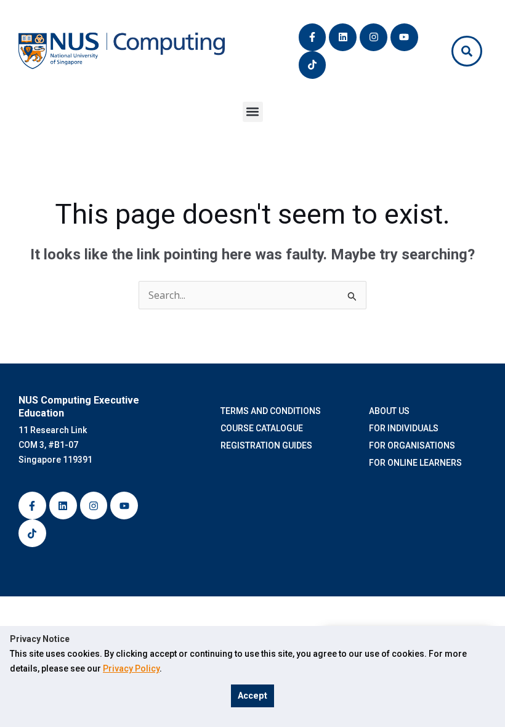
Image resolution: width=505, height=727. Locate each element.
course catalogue (263, 428)
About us (389, 411)
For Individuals (403, 428)
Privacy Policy (131, 668)
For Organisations (414, 445)
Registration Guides (268, 445)
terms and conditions (272, 411)
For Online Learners (415, 463)
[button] (253, 112)
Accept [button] (252, 696)
